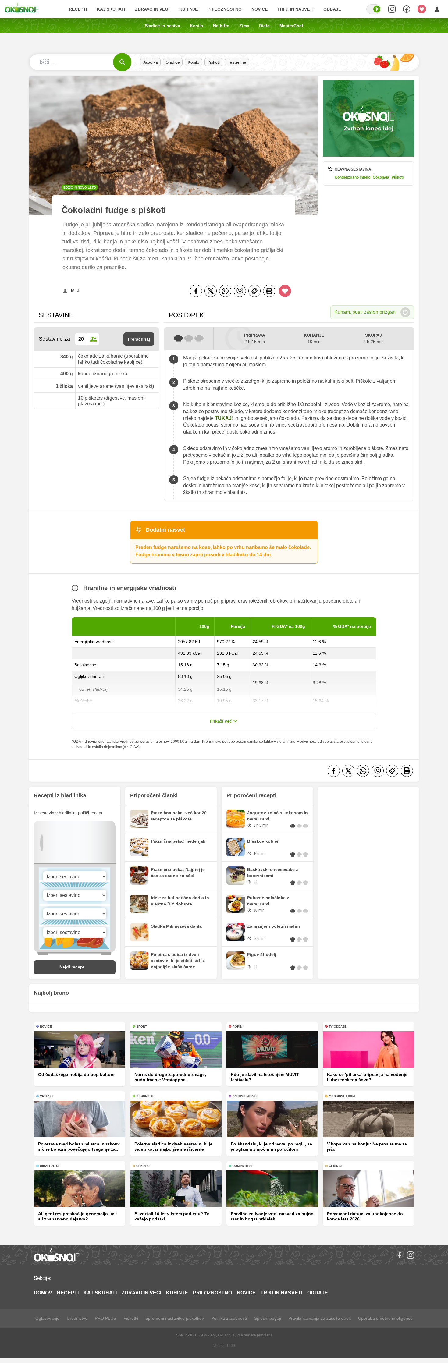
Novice (259, 9)
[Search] (392, 9)
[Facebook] (196, 291)
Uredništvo (77, 1318)
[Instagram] (410, 1255)
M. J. (75, 290)
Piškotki (130, 1318)
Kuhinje (188, 9)
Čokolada (381, 177)
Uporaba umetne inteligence (385, 1318)
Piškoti (213, 62)
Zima (244, 25)
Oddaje (332, 9)
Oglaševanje (47, 1318)
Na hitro (221, 25)
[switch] (373, 9)
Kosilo (196, 25)
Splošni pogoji (267, 1318)
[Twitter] (210, 291)
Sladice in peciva (162, 25)
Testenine (237, 62)
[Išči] (122, 62)
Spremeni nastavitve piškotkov (174, 1318)
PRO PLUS (105, 1318)
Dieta (264, 25)
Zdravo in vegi (152, 9)
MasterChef (291, 25)
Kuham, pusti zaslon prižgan (365, 312)
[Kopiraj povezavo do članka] (254, 291)
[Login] (437, 9)
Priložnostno (225, 9)
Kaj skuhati (111, 9)
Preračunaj (139, 339)
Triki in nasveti (295, 9)
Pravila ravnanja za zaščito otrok (319, 1318)
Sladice (173, 62)
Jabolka (150, 62)
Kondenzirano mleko (352, 177)
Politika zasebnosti (229, 1318)
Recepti (78, 9)
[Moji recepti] (422, 9)
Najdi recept (71, 967)
